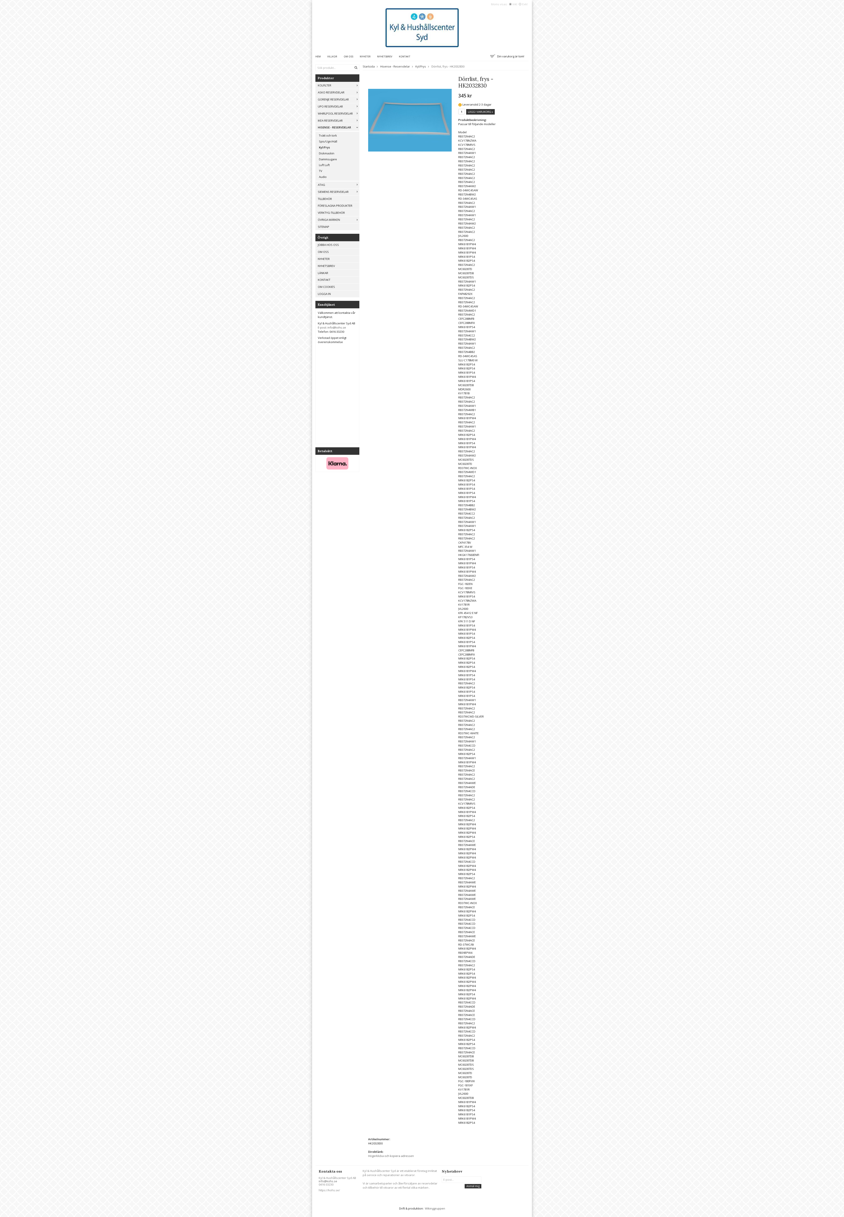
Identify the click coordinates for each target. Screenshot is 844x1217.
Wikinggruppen (435, 1208)
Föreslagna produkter (335, 206)
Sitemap (323, 227)
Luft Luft (324, 165)
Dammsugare (328, 159)
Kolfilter (324, 85)
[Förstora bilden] (410, 120)
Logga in (324, 294)
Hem (318, 56)
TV (320, 171)
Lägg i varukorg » (480, 112)
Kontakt (404, 56)
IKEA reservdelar (330, 120)
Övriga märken (329, 220)
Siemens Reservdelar (333, 192)
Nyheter (365, 56)
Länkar (323, 273)
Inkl (515, 4)
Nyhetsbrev (384, 56)
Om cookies (326, 287)
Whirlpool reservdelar (335, 113)
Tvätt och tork (328, 135)
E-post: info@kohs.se (332, 327)
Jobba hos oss (328, 245)
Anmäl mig (473, 1186)
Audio (323, 177)
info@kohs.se (328, 1181)
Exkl (525, 4)
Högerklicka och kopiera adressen (391, 1156)
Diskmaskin (326, 153)
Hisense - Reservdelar (334, 127)
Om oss (348, 56)
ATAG (321, 185)
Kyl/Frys (324, 147)
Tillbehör (325, 199)
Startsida (369, 66)
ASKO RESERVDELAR (331, 92)
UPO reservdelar (330, 106)
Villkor (332, 56)
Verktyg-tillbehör (331, 213)
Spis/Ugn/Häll (328, 141)
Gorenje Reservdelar (333, 99)
